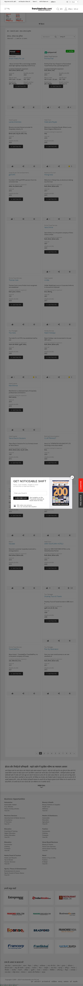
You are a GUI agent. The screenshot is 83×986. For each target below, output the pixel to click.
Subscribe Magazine (60, 504)
